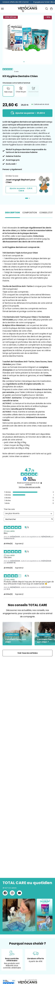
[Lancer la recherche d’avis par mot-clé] (52, 519)
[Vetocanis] (27, 9)
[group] (27, 2)
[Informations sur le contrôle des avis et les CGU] (41, 483)
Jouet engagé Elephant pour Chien (20, 181)
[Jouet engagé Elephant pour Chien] (44, 184)
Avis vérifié (10, 531)
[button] (46, 8)
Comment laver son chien (15, 640)
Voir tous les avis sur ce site (29, 487)
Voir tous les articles (28, 653)
